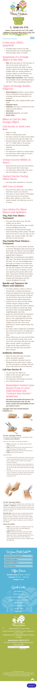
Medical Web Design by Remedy (12, 674)
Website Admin (26, 675)
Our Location (18, 603)
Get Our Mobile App (18, 606)
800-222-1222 (20, 30)
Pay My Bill (18, 611)
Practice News (18, 608)
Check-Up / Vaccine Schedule (18, 600)
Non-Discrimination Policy (18, 671)
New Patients (18, 591)
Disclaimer (11, 675)
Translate (23, 649)
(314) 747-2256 (18, 645)
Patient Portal (18, 594)
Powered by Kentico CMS (26, 674)
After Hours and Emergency (18, 597)
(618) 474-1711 (20, 27)
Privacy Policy (19, 675)
